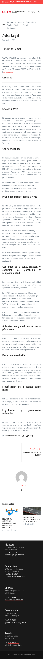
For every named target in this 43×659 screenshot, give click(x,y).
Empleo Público (13, 25)
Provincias (30, 22)
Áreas (20, 22)
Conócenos (11, 28)
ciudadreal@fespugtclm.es (15, 576)
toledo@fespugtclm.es (13, 645)
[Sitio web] (21, 490)
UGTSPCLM (21, 485)
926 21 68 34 (13, 574)
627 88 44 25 (13, 597)
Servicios (27, 25)
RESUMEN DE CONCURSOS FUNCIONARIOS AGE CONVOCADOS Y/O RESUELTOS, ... (9, 523)
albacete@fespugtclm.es (14, 555)
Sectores (10, 22)
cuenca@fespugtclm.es (14, 600)
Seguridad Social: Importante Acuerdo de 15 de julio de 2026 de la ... (31, 519)
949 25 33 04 (13, 620)
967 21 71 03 (13, 552)
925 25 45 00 (13, 643)
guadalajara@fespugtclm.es (16, 622)
